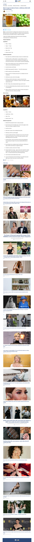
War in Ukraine (5, 5)
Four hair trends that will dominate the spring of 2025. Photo (12, 274)
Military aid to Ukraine (16, 5)
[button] (16, 20)
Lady (3, 199)
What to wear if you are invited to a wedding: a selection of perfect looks (14, 514)
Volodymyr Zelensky (23, 5)
